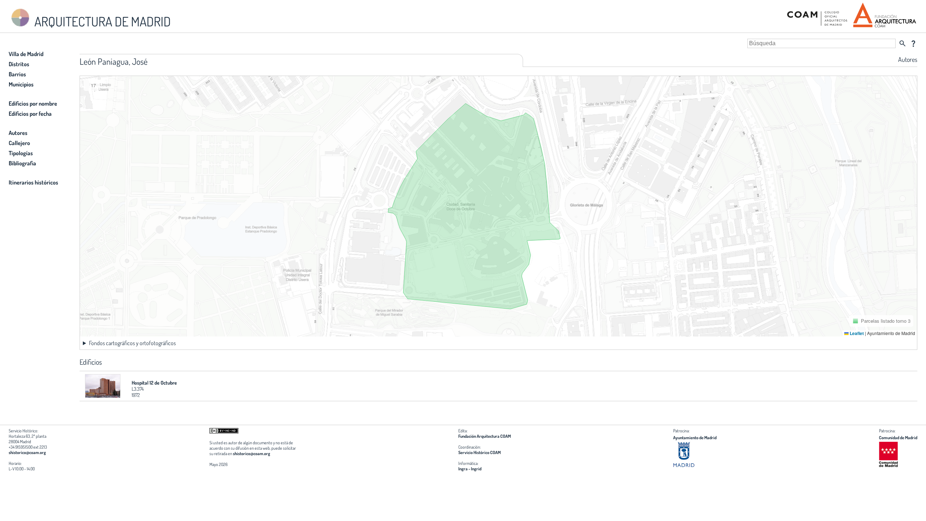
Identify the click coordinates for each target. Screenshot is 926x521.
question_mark (913, 43)
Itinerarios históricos (33, 182)
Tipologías (21, 153)
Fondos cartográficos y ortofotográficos (132, 343)
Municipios (21, 84)
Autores (18, 132)
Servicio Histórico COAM (479, 452)
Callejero (19, 143)
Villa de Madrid (26, 54)
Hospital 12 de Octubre (154, 383)
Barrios (17, 74)
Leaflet (856, 333)
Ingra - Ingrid (469, 468)
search (902, 43)
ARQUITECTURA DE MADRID (101, 21)
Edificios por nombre (33, 103)
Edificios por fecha (30, 113)
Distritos (19, 64)
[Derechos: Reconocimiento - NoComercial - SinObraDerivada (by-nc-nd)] (223, 432)
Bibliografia (22, 163)
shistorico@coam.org (27, 452)
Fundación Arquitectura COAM (484, 436)
